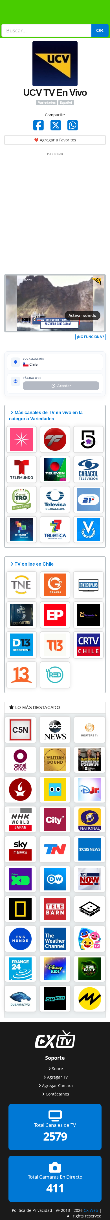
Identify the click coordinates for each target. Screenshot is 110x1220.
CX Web (91, 1210)
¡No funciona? (90, 337)
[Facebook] (38, 125)
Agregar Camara (57, 1085)
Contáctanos (57, 1094)
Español (66, 103)
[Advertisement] (55, 212)
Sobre (57, 1068)
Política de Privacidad (32, 1210)
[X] (55, 125)
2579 (55, 1136)
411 (55, 1188)
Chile (33, 364)
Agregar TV (57, 1077)
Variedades (47, 103)
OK (100, 30)
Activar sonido (82, 315)
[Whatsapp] (72, 125)
